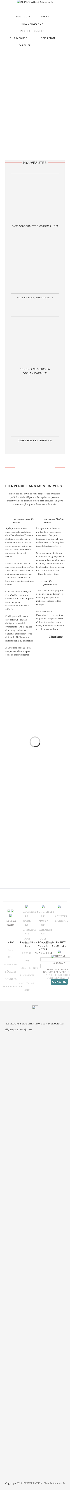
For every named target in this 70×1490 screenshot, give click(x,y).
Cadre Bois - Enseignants (35, 440)
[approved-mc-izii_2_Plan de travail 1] (32, 832)
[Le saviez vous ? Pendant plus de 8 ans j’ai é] (35, 1287)
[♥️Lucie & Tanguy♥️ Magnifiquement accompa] (35, 1355)
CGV (10, 949)
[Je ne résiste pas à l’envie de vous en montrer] (35, 1119)
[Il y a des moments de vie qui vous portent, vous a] (35, 1198)
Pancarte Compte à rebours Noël (35, 226)
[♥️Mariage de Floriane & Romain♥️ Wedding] (35, 1451)
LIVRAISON (27, 975)
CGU (10, 957)
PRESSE (27, 953)
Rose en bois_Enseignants (35, 297)
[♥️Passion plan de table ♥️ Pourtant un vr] (35, 1404)
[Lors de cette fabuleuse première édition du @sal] (35, 1061)
